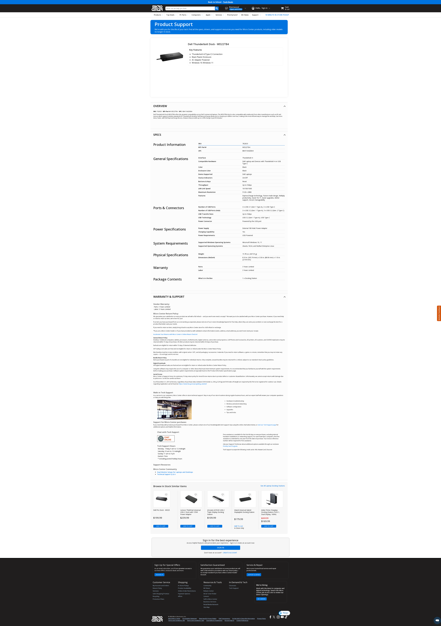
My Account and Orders (161, 585)
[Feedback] (439, 313)
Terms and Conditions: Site (176, 620)
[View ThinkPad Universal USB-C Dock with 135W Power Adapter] (191, 499)
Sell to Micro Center (210, 599)
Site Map (207, 607)
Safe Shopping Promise (161, 594)
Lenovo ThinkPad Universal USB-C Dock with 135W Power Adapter (190, 512)
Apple (208, 15)
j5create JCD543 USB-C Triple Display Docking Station (216, 512)
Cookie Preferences (242, 620)
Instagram (278, 617)
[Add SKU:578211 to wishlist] (222, 494)
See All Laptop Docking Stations (273, 486)
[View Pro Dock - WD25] (161, 499)
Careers (206, 596)
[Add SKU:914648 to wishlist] (276, 494)
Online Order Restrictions (187, 591)
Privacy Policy (261, 618)
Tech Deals (228, 2)
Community (207, 585)
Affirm (180, 596)
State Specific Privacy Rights (207, 618)
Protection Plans (158, 599)
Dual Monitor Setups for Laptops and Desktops (175, 472)
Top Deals (170, 15)
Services (219, 15)
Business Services (210, 602)
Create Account (230, 553)
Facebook (270, 617)
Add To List (238, 526)
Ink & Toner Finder (210, 594)
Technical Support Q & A (166, 474)
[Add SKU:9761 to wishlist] (166, 494)
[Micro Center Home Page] (157, 7)
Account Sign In (229, 620)
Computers (196, 15)
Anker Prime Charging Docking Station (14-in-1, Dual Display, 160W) (270, 512)
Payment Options (184, 594)
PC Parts (183, 15)
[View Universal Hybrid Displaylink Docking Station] (245, 499)
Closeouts (232, 585)
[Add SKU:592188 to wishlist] (249, 494)
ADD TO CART (160, 526)
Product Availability (184, 588)
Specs (157, 135)
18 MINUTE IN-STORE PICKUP (277, 15)
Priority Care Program (230, 446)
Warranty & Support (168, 296)
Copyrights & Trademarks (214, 620)
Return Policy (157, 588)
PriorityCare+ (232, 15)
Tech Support (234, 588)
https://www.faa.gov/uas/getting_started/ (193, 384)
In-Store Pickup (183, 585)
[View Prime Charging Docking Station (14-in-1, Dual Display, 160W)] (272, 499)
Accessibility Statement (189, 618)
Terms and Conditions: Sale (195, 620)
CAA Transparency (224, 618)
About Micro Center (174, 618)
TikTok (285, 617)
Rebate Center (209, 591)
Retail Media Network (211, 604)
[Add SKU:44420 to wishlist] (195, 494)
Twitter (274, 617)
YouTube (282, 617)
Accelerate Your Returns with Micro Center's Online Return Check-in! (175, 334)
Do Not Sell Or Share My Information (243, 618)
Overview (160, 106)
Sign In (220, 547)
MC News (245, 15)
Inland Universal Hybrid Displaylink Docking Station (244, 511)
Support (255, 15)
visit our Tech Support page (267, 425)
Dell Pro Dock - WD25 (161, 510)
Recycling (156, 596)
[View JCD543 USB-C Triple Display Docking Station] (218, 499)
